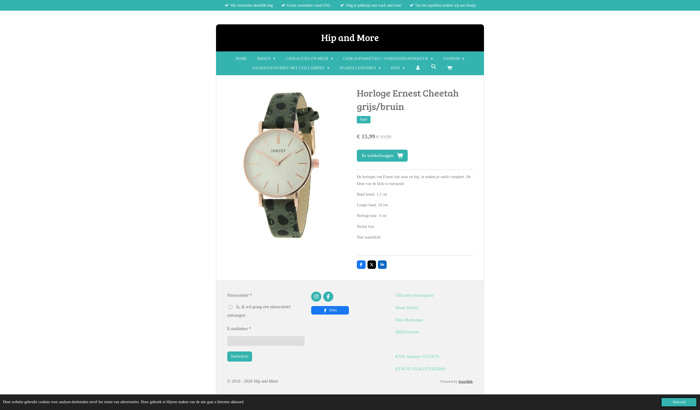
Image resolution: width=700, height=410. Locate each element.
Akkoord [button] (679, 402)
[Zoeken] (433, 67)
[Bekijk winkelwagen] (449, 67)
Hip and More (350, 37)
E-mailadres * (239, 328)
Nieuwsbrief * (239, 295)
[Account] (418, 67)
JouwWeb (466, 381)
